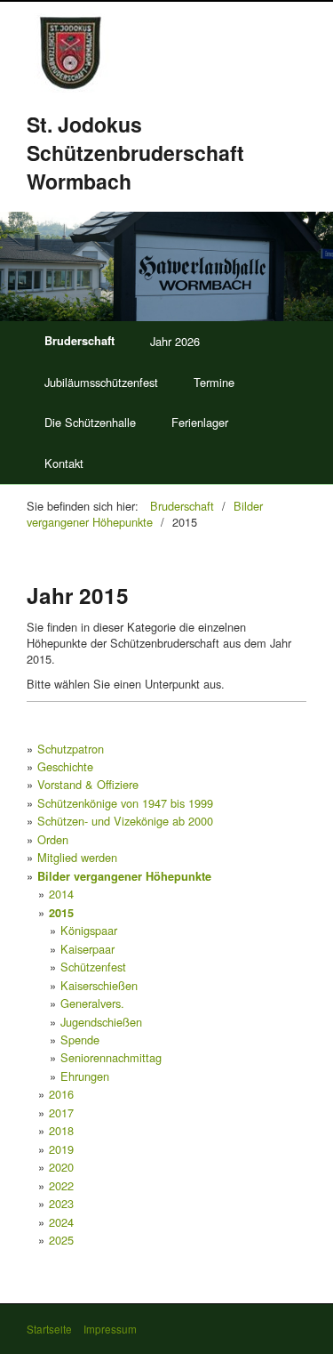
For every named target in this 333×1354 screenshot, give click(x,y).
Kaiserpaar (87, 948)
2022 (61, 1185)
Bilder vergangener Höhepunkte (124, 876)
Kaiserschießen (99, 985)
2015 (61, 913)
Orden (52, 839)
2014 (61, 893)
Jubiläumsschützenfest (101, 382)
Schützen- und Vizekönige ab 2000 (125, 820)
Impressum (110, 1329)
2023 (61, 1203)
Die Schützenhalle (90, 422)
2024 (61, 1221)
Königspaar (88, 930)
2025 (61, 1239)
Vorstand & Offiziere (88, 784)
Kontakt (63, 463)
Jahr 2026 (175, 341)
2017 (61, 1112)
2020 (61, 1166)
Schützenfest (93, 966)
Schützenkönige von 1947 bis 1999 (125, 802)
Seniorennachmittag (111, 1057)
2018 (61, 1130)
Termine (214, 382)
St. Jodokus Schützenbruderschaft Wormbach (135, 153)
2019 (61, 1148)
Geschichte (65, 766)
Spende (79, 1039)
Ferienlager (199, 422)
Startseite (49, 1329)
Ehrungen (84, 1076)
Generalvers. (92, 1003)
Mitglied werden (77, 857)
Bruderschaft (79, 341)
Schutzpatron (70, 748)
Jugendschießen (101, 1021)
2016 (61, 1093)
